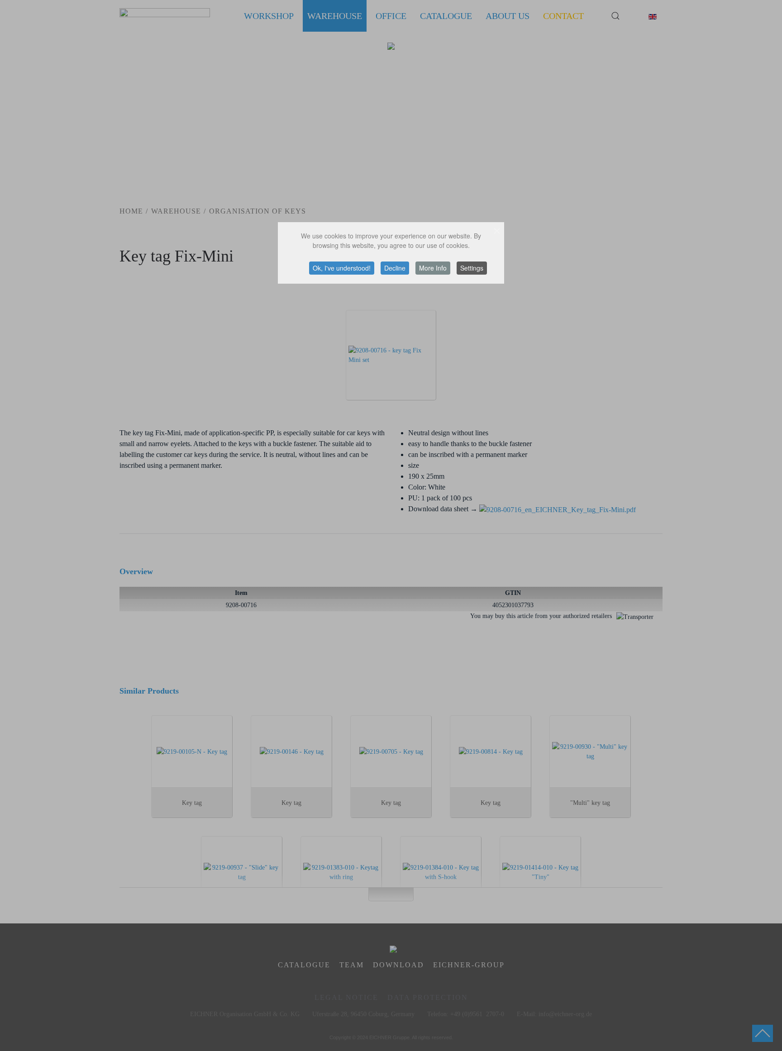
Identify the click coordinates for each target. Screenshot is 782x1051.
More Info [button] (433, 267)
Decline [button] (394, 267)
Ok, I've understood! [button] (342, 267)
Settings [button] (471, 267)
